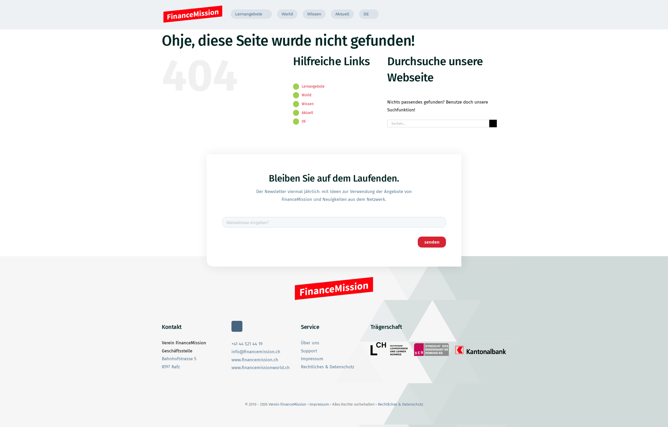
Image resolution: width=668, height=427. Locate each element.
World (306, 95)
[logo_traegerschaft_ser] (431, 343)
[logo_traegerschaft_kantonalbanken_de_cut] (480, 345)
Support (309, 351)
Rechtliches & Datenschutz (327, 367)
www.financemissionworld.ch (260, 367)
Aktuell (307, 113)
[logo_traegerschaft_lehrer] (389, 344)
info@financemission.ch (255, 351)
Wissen (308, 104)
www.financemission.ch (254, 360)
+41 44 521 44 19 (247, 344)
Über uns (310, 343)
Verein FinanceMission (288, 404)
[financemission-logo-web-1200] (193, 6)
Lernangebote (313, 86)
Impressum (312, 359)
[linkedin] (236, 326)
